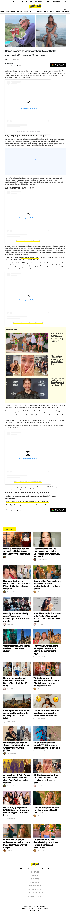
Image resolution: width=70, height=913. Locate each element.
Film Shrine (65, 11)
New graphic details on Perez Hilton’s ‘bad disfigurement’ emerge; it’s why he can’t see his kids (57, 382)
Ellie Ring (12, 65)
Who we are (38, 1)
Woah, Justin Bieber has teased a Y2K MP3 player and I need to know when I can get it (46, 745)
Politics (33, 11)
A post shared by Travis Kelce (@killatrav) (28, 131)
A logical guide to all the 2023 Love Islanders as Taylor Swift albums (27, 501)
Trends (19, 11)
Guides (46, 11)
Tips (64, 1)
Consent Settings (35, 893)
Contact (47, 1)
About (35, 875)
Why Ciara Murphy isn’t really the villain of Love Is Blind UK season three (46, 810)
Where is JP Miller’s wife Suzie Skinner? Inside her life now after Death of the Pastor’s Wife (16, 551)
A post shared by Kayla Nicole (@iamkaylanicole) (28, 481)
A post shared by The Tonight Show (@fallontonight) (28, 322)
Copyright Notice (35, 889)
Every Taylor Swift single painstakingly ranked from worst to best (27, 505)
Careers (35, 879)
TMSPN (24, 143)
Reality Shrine (55, 11)
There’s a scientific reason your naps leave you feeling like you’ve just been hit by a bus (47, 713)
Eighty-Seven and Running (30, 257)
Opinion (39, 11)
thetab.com (32, 906)
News (2, 11)
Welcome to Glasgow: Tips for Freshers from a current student (16, 648)
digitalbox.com (36, 910)
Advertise (56, 1)
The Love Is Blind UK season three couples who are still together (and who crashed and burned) (57, 337)
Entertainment (11, 11)
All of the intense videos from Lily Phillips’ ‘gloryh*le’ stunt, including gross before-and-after (57, 360)
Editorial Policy (35, 886)
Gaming (26, 11)
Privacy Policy (35, 896)
